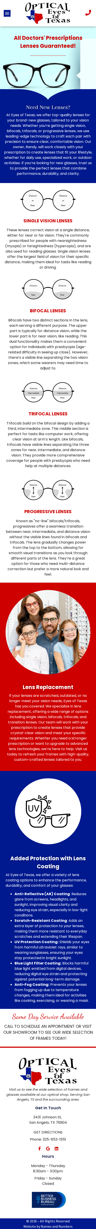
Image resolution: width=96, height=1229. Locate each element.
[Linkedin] (56, 1149)
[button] (7, 13)
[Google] (48, 1149)
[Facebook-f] (40, 1149)
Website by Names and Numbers (48, 1226)
